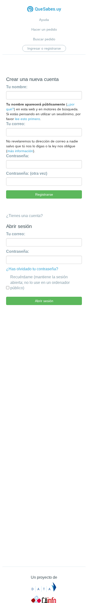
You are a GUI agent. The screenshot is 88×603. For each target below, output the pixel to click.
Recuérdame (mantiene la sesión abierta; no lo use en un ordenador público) (40, 282)
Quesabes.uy (44, 9)
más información (20, 151)
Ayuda (44, 20)
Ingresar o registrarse (44, 48)
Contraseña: (17, 156)
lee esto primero (27, 119)
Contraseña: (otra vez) (26, 173)
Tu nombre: (16, 87)
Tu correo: (15, 124)
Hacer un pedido (44, 29)
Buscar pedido (44, 39)
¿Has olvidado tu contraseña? (32, 269)
